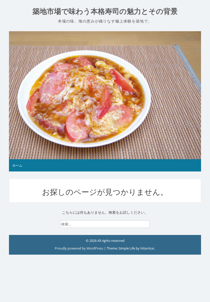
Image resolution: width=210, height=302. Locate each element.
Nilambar (147, 248)
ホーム (17, 165)
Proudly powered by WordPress (79, 248)
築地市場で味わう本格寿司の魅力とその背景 (105, 11)
